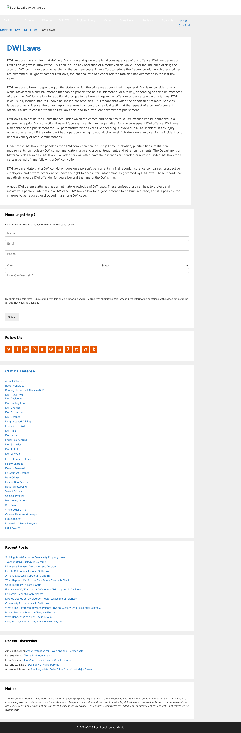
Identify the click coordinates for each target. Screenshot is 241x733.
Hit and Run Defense (17, 481)
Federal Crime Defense (18, 459)
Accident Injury (86, 20)
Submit (12, 317)
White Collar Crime (15, 509)
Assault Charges (14, 380)
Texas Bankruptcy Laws (38, 655)
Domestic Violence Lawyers (21, 523)
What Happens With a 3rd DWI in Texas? (28, 616)
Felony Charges (14, 463)
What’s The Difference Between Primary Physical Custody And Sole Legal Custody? (53, 607)
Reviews (147, 20)
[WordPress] (25, 349)
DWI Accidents (13, 398)
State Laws (127, 20)
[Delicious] (85, 349)
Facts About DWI (15, 426)
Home (183, 21)
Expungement (13, 518)
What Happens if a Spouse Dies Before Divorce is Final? (37, 580)
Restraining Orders (16, 500)
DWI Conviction (14, 412)
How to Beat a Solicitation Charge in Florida (30, 612)
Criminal (30, 20)
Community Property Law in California (27, 603)
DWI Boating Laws (15, 403)
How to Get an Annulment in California (27, 570)
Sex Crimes (11, 504)
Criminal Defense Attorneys (21, 514)
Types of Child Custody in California (25, 561)
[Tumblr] (93, 349)
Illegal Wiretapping (16, 486)
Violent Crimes (13, 491)
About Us (167, 20)
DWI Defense (12, 416)
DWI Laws (11, 435)
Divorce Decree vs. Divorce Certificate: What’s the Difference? (41, 598)
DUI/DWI (64, 20)
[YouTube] (34, 349)
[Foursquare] (68, 349)
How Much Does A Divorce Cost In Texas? (47, 659)
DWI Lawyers (12, 453)
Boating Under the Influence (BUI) (24, 390)
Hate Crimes (12, 477)
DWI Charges (12, 407)
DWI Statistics (13, 444)
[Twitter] (8, 349)
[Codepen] (51, 349)
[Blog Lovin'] (42, 349)
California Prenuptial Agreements (24, 593)
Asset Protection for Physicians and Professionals (54, 650)
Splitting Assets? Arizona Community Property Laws (35, 557)
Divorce (47, 20)
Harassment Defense (17, 472)
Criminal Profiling (15, 495)
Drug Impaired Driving (18, 421)
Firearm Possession (16, 468)
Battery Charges (14, 385)
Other (107, 20)
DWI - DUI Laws (14, 394)
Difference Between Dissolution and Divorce (30, 566)
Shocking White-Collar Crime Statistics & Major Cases (61, 669)
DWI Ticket (11, 448)
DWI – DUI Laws (26, 30)
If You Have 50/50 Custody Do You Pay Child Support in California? (44, 589)
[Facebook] (17, 349)
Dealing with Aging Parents (43, 664)
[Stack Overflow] (59, 349)
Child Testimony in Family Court (23, 584)
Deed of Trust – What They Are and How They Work (35, 621)
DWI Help (10, 430)
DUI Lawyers (12, 527)
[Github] (76, 349)
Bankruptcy (11, 20)
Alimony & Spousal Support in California (28, 575)
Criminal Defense (20, 371)
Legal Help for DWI (16, 439)
